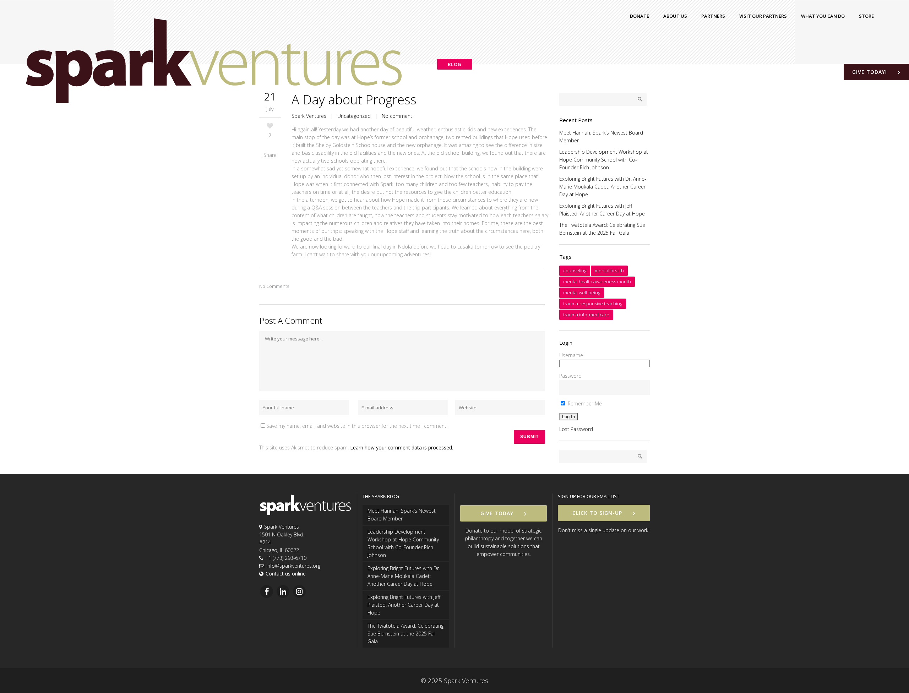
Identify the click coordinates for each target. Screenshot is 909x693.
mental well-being (581, 292)
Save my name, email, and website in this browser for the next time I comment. (356, 425)
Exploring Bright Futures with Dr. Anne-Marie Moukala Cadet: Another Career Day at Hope (602, 186)
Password (570, 375)
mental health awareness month (597, 281)
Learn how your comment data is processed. (401, 447)
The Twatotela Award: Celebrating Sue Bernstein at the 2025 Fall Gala (405, 633)
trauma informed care (586, 314)
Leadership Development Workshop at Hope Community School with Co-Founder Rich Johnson (603, 159)
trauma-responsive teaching (592, 303)
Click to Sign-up (597, 512)
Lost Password (576, 429)
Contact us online (286, 573)
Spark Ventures (309, 116)
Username (571, 355)
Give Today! (869, 72)
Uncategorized (354, 116)
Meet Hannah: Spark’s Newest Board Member (402, 514)
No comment (397, 116)
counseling (574, 270)
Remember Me (584, 403)
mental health (609, 270)
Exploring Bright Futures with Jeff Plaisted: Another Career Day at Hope (404, 605)
